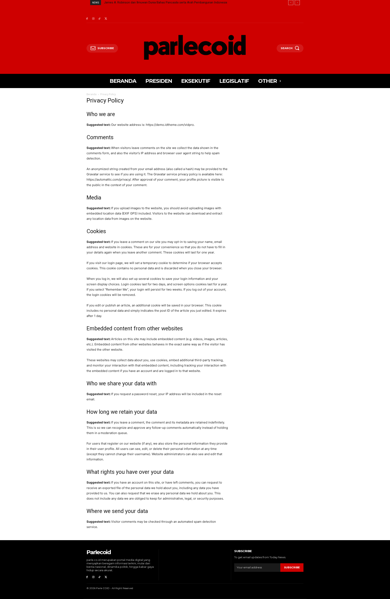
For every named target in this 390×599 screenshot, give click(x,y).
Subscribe (292, 567)
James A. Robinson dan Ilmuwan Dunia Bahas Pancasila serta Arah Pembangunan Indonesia (165, 2)
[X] (106, 19)
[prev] (290, 2)
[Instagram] (93, 19)
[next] (297, 2)
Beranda (91, 94)
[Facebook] (87, 19)
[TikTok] (100, 19)
